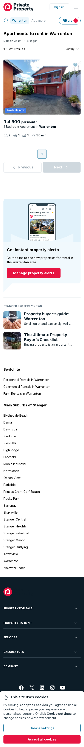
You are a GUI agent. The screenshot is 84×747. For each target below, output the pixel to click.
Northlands (11, 471)
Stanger (32, 40)
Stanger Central (14, 519)
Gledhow (9, 436)
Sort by (70, 48)
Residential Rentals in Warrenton (26, 380)
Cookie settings (42, 728)
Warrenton (11, 561)
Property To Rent (17, 622)
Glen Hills (9, 443)
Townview (10, 554)
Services (10, 637)
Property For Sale (18, 608)
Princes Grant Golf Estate (21, 491)
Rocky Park (11, 498)
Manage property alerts (33, 273)
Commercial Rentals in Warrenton (26, 386)
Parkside (9, 485)
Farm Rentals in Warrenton (22, 393)
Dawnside (10, 429)
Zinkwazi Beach (14, 568)
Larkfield (9, 457)
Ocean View (11, 478)
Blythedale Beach (15, 415)
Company (10, 666)
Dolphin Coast (12, 40)
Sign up (59, 7)
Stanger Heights (15, 526)
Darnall (8, 422)
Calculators (13, 651)
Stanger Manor (14, 540)
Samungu (10, 505)
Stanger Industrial (16, 533)
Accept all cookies (42, 739)
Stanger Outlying (15, 547)
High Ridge (11, 450)
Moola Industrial (14, 464)
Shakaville (10, 512)
